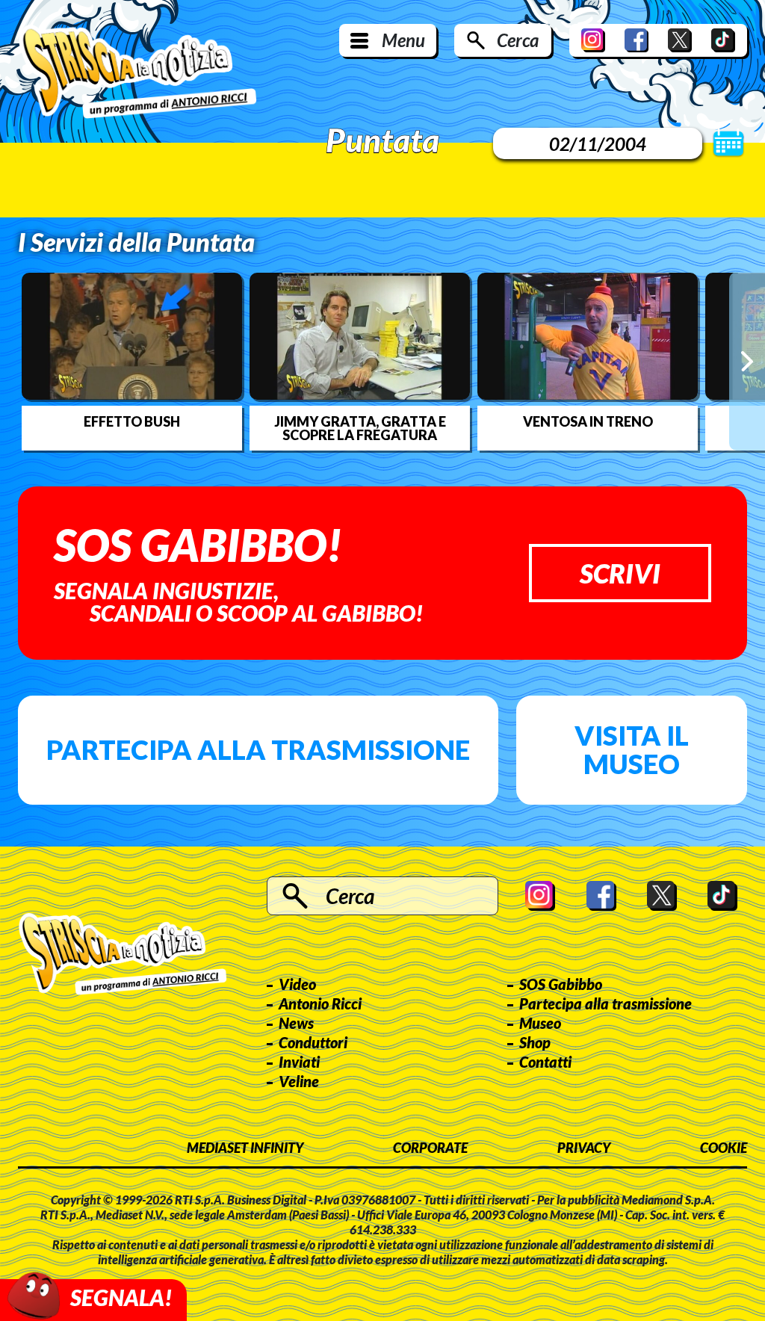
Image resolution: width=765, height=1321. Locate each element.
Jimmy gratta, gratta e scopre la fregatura (360, 428)
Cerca (518, 40)
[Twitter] (680, 40)
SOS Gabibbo (560, 984)
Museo (540, 1023)
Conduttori (313, 1042)
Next (747, 361)
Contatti (545, 1062)
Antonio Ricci (320, 1003)
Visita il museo (631, 749)
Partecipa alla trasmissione (258, 749)
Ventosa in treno (588, 421)
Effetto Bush (132, 421)
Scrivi (620, 573)
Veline (299, 1081)
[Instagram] (593, 40)
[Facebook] (636, 40)
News (296, 1023)
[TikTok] (723, 40)
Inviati (299, 1062)
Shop (535, 1042)
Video (297, 984)
